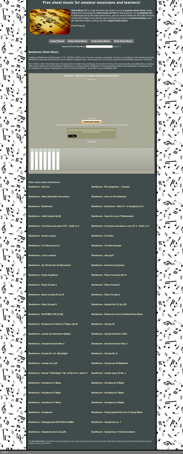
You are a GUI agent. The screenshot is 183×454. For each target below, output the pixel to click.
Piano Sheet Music (77, 41)
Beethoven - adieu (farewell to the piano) (49, 196)
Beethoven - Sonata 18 (103, 324)
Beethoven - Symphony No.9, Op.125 (47, 432)
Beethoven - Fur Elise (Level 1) (44, 245)
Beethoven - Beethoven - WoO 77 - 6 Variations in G (117, 206)
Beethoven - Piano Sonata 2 (106, 285)
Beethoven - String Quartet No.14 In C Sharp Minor (117, 412)
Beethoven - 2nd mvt (39, 187)
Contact (5, 452)
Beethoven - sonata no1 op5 (43, 363)
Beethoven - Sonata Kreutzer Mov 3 (109, 344)
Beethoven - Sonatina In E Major (45, 393)
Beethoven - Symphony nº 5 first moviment (113, 432)
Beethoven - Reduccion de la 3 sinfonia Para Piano (117, 314)
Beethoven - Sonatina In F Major (108, 393)
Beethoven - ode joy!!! (103, 255)
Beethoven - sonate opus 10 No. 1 (109, 373)
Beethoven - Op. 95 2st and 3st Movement (50, 265)
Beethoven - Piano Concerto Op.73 (109, 275)
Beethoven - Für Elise (102, 236)
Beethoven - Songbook (40, 412)
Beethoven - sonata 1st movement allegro (50, 334)
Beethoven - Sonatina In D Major (108, 383)
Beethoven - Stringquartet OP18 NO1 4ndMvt (51, 422)
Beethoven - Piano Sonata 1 (43, 285)
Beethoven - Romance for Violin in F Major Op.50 (53, 324)
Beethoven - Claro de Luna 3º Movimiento (113, 216)
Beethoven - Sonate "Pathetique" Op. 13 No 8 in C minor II (58, 373)
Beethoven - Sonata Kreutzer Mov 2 (46, 344)
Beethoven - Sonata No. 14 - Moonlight (48, 353)
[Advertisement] (91, 99)
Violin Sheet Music (100, 41)
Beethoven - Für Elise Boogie (106, 245)
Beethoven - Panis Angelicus (43, 275)
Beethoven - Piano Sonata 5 (43, 304)
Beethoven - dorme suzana (42, 236)
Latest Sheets (57, 41)
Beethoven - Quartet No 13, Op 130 (109, 304)
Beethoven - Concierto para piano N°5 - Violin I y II (54, 226)
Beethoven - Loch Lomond (42, 255)
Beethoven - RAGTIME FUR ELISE (46, 314)
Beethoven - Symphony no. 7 (106, 422)
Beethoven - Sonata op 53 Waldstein (110, 363)
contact (31, 443)
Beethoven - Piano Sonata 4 (106, 294)
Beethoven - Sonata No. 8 (104, 353)
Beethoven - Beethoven (41, 206)
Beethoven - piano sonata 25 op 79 (46, 294)
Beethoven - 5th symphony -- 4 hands (111, 187)
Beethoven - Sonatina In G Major (108, 402)
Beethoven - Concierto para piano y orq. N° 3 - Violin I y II (120, 226)
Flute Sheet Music (123, 41)
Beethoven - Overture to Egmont (108, 265)
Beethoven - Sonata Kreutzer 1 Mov (109, 334)
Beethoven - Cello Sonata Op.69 (45, 216)
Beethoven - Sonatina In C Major (45, 383)
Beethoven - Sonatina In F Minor (45, 402)
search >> (117, 47)
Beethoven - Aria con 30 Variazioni (109, 196)
